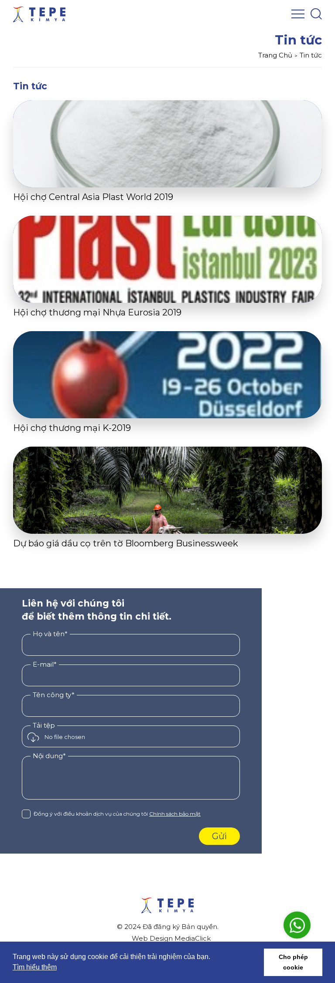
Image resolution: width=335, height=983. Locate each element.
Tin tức (311, 55)
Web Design (152, 938)
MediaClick (192, 938)
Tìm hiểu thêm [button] (35, 967)
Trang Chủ (275, 55)
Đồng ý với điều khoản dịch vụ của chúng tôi (117, 813)
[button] (255, 962)
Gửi (219, 836)
